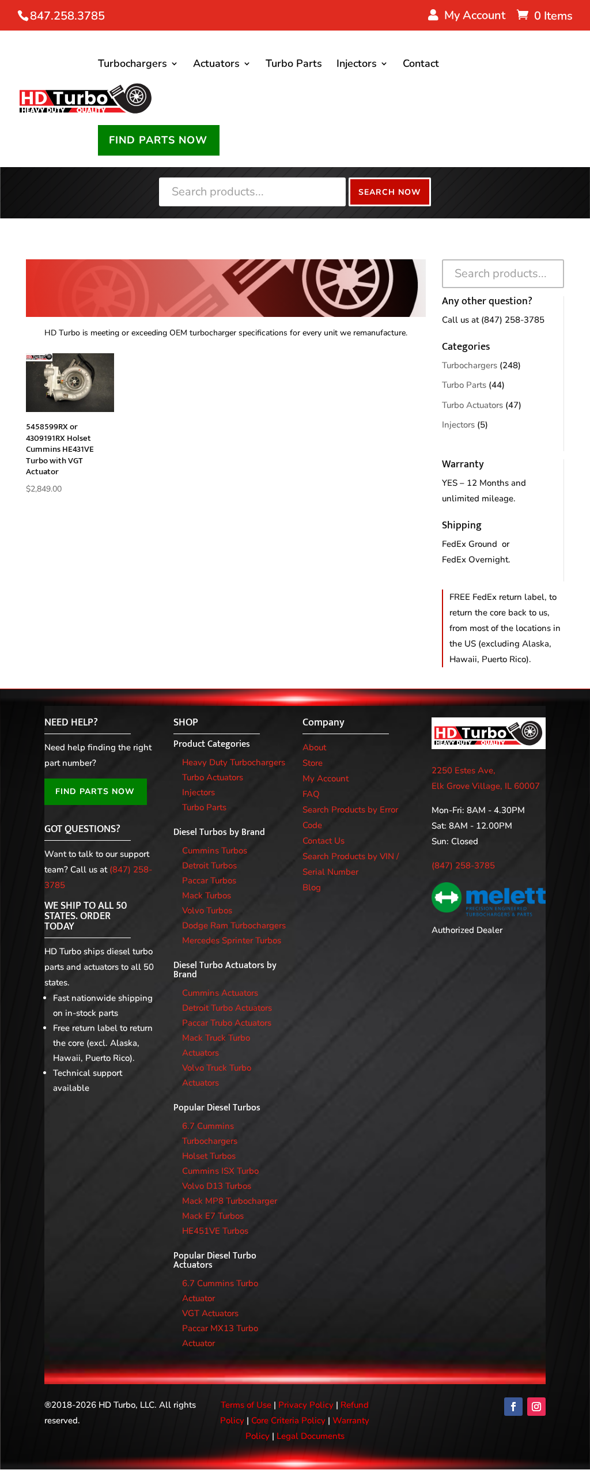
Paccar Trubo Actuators (226, 1023)
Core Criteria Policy (288, 1420)
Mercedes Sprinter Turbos (231, 940)
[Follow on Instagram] (536, 1406)
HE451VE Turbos (215, 1231)
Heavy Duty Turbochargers (233, 762)
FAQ (311, 794)
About (314, 747)
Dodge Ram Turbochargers (234, 925)
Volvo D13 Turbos (216, 1186)
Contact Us (323, 841)
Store (312, 763)
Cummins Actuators (220, 993)
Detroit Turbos (209, 865)
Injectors (356, 64)
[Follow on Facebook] (513, 1406)
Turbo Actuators (472, 405)
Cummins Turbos (214, 850)
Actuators (216, 64)
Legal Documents (311, 1436)
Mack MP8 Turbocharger (229, 1201)
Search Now (389, 192)
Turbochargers (132, 64)
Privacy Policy (306, 1405)
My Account (325, 778)
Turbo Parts (294, 64)
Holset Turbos (209, 1156)
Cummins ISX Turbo (220, 1171)
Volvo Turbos (207, 910)
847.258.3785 (67, 16)
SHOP (185, 722)
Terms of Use (246, 1405)
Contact (421, 64)
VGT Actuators (210, 1313)
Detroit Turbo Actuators (227, 1008)
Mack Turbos (206, 895)
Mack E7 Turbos (213, 1216)
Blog (311, 887)
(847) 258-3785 (512, 320)
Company (323, 722)
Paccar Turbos (209, 880)
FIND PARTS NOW (158, 140)
